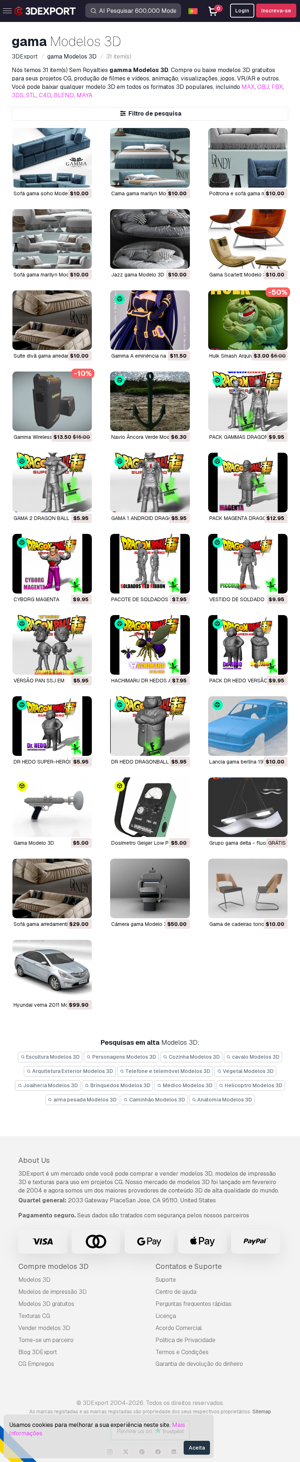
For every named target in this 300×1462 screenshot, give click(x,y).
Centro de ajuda (175, 1292)
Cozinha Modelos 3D (194, 1057)
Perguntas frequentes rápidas (193, 1304)
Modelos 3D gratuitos (46, 1304)
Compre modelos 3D (53, 1266)
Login (242, 10)
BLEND (64, 95)
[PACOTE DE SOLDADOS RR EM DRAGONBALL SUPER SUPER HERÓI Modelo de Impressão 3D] (150, 564)
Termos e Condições (182, 1352)
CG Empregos (36, 1364)
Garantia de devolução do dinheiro (199, 1364)
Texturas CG (34, 1316)
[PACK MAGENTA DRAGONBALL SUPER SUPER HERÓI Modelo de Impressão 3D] (248, 482)
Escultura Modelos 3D (52, 1057)
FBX (277, 87)
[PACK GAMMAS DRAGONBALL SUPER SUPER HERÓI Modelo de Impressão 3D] (248, 401)
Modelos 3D (34, 1280)
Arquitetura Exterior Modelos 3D (72, 1071)
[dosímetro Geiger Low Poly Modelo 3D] (150, 807)
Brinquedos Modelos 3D (119, 1085)
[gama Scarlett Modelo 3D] (248, 239)
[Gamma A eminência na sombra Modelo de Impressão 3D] (150, 320)
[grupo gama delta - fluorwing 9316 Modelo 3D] (248, 807)
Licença (165, 1316)
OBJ (263, 87)
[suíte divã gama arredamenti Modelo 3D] (52, 320)
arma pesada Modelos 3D (84, 1099)
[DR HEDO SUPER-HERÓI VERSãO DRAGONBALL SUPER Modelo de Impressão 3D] (52, 726)
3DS (17, 95)
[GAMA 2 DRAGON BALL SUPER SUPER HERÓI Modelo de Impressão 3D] (52, 482)
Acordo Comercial (178, 1328)
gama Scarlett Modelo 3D (239, 274)
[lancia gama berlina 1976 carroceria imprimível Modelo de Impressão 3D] (248, 726)
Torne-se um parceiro (46, 1340)
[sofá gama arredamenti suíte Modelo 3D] (52, 888)
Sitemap (261, 1411)
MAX (248, 87)
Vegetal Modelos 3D (248, 1071)
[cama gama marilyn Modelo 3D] (150, 158)
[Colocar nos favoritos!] (81, 177)
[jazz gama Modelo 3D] (150, 239)
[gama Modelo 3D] (52, 807)
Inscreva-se (276, 10)
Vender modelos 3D (44, 1328)
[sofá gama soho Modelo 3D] (52, 158)
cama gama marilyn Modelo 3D (147, 193)
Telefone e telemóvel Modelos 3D (167, 1071)
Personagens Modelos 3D (123, 1057)
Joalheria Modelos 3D (50, 1085)
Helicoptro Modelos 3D (253, 1085)
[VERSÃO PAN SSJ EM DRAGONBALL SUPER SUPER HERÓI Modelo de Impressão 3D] (52, 645)
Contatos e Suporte (188, 1266)
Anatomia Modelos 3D (224, 1099)
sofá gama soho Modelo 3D (47, 193)
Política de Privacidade (185, 1340)
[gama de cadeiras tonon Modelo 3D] (248, 888)
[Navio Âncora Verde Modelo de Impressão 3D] (150, 401)
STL (31, 95)
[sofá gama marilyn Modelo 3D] (52, 239)
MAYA (84, 95)
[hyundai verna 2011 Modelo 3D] (52, 969)
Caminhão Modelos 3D (156, 1099)
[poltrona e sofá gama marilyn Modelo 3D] (248, 158)
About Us (34, 1160)
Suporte (165, 1280)
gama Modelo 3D (34, 843)
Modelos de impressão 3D (52, 1292)
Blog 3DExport (37, 1352)
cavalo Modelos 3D (255, 1057)
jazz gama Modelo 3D (137, 274)
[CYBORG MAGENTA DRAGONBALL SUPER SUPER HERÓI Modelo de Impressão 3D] (52, 564)
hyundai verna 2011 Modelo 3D (50, 1005)
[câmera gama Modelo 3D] (150, 888)
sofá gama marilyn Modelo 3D (49, 274)
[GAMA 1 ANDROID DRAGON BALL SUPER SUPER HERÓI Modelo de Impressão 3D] (150, 482)
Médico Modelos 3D (187, 1085)
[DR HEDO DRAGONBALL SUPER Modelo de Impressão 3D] (150, 726)
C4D (45, 95)
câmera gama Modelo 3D (140, 924)
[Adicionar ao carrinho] (66, 177)
